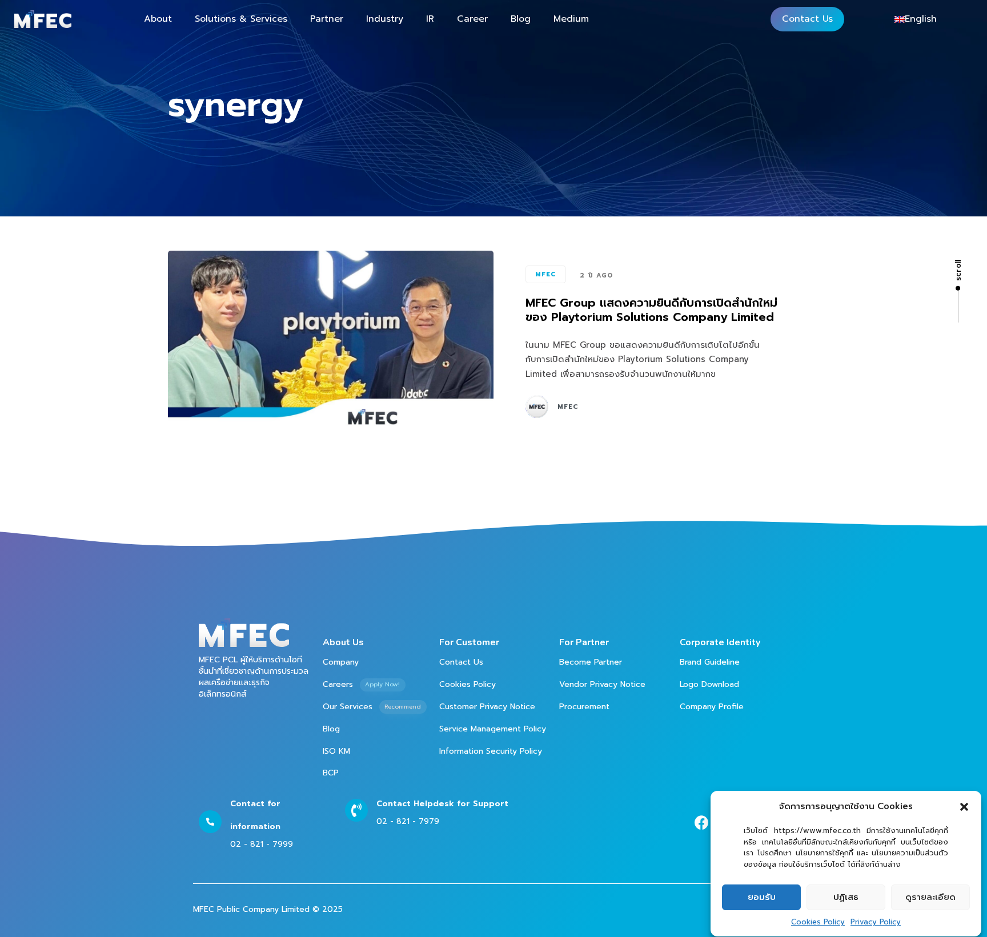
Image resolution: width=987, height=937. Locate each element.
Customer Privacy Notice (487, 707)
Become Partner (590, 662)
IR (430, 19)
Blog (521, 19)
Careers (361, 684)
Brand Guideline (710, 662)
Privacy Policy (875, 921)
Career (472, 19)
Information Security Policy (490, 751)
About (158, 19)
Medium (571, 19)
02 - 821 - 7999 (261, 844)
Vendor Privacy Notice (602, 684)
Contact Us (807, 19)
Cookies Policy (818, 921)
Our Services (372, 707)
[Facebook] (702, 822)
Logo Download (709, 684)
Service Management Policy (492, 729)
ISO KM (336, 751)
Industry (384, 19)
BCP (331, 773)
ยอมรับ (762, 897)
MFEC (545, 274)
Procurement (584, 707)
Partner (326, 19)
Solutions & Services (241, 19)
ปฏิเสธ (845, 897)
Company (341, 662)
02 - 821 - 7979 (407, 821)
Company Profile (712, 707)
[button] (964, 807)
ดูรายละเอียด (930, 897)
